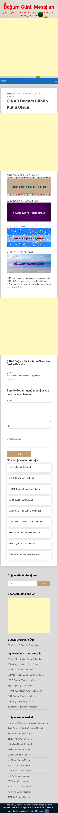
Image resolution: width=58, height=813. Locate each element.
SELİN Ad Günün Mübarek (19, 749)
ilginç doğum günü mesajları (20, 685)
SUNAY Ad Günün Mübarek (19, 755)
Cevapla (10, 379)
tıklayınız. (39, 811)
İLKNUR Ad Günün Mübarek (20, 739)
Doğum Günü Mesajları (29, 7)
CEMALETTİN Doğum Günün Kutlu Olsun (26, 675)
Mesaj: (10, 400)
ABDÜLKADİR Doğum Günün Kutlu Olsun (25, 659)
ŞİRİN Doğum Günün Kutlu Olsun (22, 696)
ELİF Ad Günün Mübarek (18, 776)
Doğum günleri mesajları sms (21, 701)
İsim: (9, 426)
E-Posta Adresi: (14, 439)
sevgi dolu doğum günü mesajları (22, 707)
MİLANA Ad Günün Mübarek (20, 760)
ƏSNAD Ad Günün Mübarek (20, 787)
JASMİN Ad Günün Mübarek (20, 744)
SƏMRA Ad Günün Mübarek (20, 733)
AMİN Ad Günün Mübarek (19, 797)
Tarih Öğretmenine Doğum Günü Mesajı (25, 728)
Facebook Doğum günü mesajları (22, 670)
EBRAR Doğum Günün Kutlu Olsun (23, 664)
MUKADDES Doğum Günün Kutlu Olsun (25, 691)
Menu (3, 81)
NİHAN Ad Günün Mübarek (19, 765)
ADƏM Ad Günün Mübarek (19, 792)
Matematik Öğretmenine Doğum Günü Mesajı (28, 723)
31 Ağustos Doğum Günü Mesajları (23, 645)
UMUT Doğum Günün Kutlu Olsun (22, 680)
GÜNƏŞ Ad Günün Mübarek (20, 771)
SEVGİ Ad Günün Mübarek (19, 781)
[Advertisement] (29, 47)
